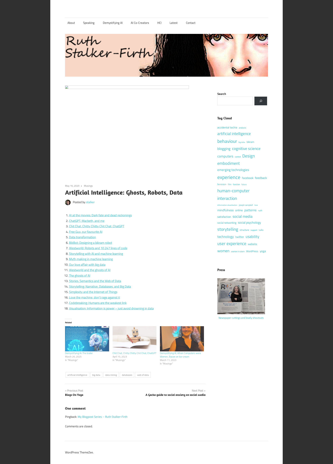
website (252, 244)
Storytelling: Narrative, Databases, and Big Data (100, 286)
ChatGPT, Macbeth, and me (86, 220)
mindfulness (225, 210)
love (256, 204)
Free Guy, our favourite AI (85, 231)
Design (248, 156)
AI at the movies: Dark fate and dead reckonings (100, 215)
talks (261, 230)
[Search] (260, 101)
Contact (190, 23)
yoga (263, 251)
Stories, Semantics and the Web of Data (95, 281)
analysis (242, 127)
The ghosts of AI (79, 275)
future (244, 184)
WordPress (252, 251)
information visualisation (227, 205)
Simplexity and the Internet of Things (93, 292)
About (71, 23)
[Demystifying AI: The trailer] (87, 338)
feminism (221, 184)
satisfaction (224, 217)
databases (127, 375)
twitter (239, 237)
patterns (250, 210)
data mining (111, 375)
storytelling (227, 229)
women (223, 251)
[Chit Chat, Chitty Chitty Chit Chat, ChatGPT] (135, 338)
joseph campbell (246, 205)
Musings (88, 186)
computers (225, 156)
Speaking (89, 23)
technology (225, 236)
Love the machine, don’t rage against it (94, 297)
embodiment (228, 163)
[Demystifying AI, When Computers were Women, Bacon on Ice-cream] (182, 338)
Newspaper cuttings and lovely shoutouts (241, 318)
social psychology (249, 222)
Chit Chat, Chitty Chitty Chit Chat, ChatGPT (96, 226)
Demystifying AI (113, 23)
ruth (260, 210)
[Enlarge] (260, 283)
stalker (90, 202)
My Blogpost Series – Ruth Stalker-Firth (102, 416)
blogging (223, 148)
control (238, 156)
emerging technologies (233, 169)
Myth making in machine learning (91, 259)
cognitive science (246, 148)
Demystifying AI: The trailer (79, 353)
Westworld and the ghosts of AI (89, 270)
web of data (143, 375)
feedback (261, 178)
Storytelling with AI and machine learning (96, 253)
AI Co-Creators (140, 23)
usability (252, 236)
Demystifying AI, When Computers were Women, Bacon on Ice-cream (180, 354)
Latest (174, 23)
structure (244, 230)
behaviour (227, 141)
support (254, 230)
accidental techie (227, 127)
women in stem (238, 251)
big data (96, 375)
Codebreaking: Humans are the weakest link (98, 302)
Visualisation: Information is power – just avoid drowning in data (111, 308)
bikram (250, 142)
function (236, 184)
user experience (231, 243)
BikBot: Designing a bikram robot (90, 242)
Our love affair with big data (87, 264)
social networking (226, 223)
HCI (159, 23)
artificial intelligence (77, 375)
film (229, 184)
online (239, 210)
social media (243, 216)
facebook (247, 178)
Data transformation (82, 237)
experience (228, 177)
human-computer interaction (233, 194)
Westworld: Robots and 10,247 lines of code (98, 248)
